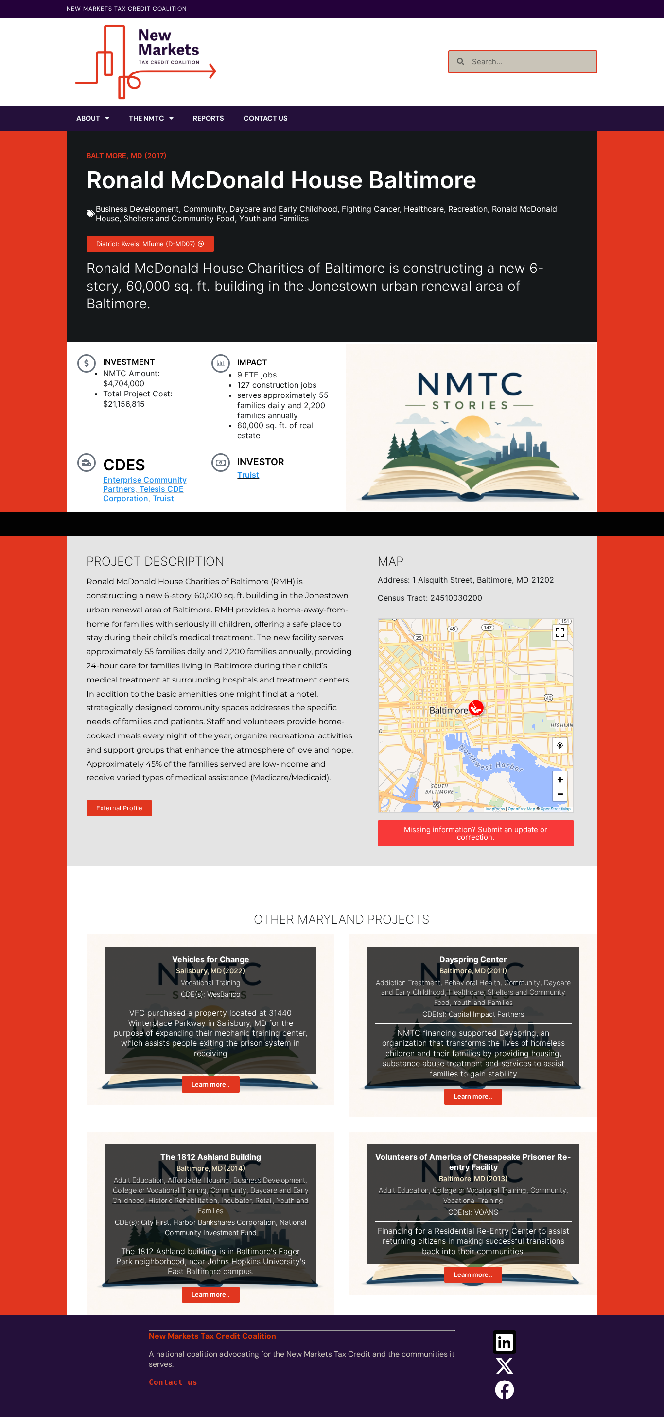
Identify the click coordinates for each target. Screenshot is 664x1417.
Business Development (137, 209)
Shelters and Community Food (179, 218)
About (88, 118)
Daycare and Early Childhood (283, 209)
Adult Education (139, 1180)
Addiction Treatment (408, 982)
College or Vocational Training (160, 1190)
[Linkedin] (504, 1342)
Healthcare (424, 209)
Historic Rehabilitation (182, 1200)
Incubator (236, 1200)
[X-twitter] (504, 1366)
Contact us (173, 1382)
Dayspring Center (473, 959)
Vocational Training (211, 982)
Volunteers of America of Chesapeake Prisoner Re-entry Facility (473, 1162)
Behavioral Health (472, 982)
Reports (208, 118)
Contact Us (266, 118)
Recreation (468, 209)
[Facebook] (504, 1389)
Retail (264, 1200)
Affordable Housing (198, 1180)
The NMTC (146, 118)
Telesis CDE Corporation (143, 493)
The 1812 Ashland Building (210, 1157)
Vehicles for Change (210, 959)
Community (204, 209)
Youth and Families (274, 218)
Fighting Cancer (371, 209)
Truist (163, 498)
